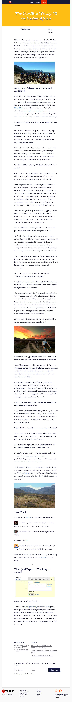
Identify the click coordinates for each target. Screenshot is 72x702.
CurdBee (50, 30)
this (26, 540)
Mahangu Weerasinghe (25, 29)
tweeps (28, 517)
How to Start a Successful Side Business (42, 655)
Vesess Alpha (60, 694)
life (24, 648)
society (16, 650)
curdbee (43, 557)
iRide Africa (18, 108)
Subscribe (54, 670)
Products (31, 2)
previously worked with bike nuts (35, 111)
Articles (44, 2)
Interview (50, 32)
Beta (66, 694)
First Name (18, 670)
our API (27, 473)
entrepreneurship (23, 650)
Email (34, 670)
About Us (38, 2)
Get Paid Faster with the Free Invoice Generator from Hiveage (41, 646)
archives (24, 645)
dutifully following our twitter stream (37, 607)
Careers (38, 695)
